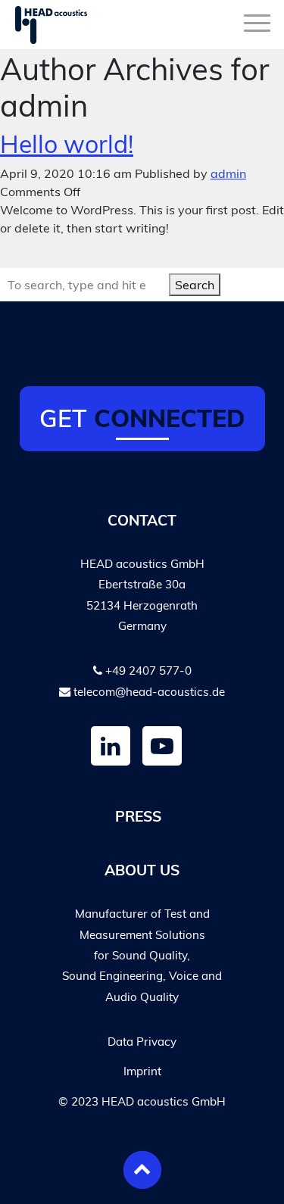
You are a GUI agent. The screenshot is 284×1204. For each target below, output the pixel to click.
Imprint (142, 1071)
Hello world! (66, 144)
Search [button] (194, 284)
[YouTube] (162, 746)
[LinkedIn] (110, 746)
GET (142, 418)
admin (228, 173)
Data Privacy (142, 1041)
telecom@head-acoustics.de (149, 692)
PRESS (138, 816)
